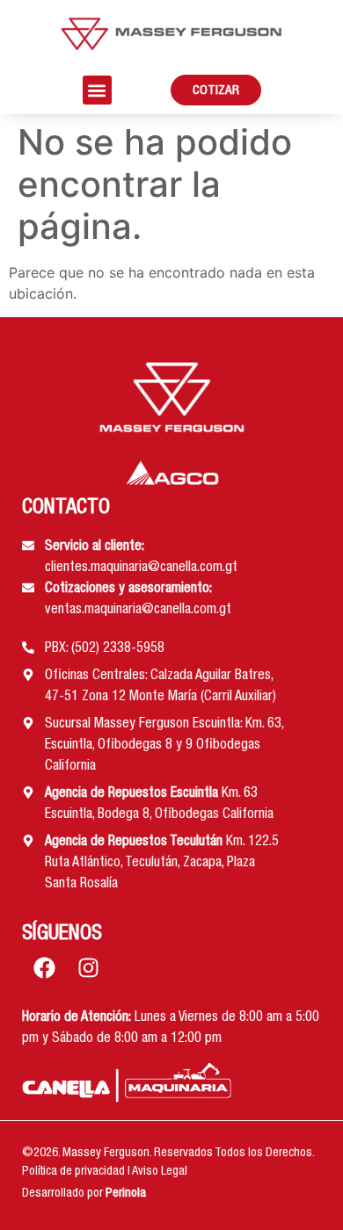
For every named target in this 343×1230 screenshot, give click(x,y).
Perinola (126, 1194)
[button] (97, 90)
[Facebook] (44, 968)
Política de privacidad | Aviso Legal (104, 1172)
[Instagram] (88, 968)
